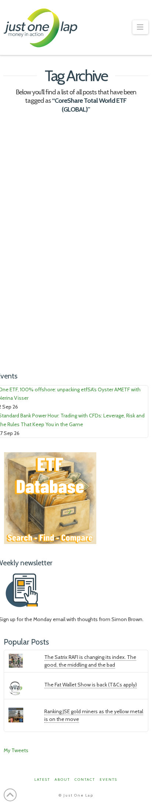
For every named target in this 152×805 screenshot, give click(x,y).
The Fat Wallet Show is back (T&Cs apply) (90, 684)
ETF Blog (29, 256)
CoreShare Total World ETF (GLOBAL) (42, 321)
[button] (140, 27)
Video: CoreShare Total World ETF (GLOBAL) (69, 230)
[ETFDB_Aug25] (50, 497)
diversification (23, 335)
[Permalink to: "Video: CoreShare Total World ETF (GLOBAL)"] (76, 168)
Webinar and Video (106, 256)
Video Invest (61, 256)
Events (108, 779)
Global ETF (76, 335)
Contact (85, 779)
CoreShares (100, 321)
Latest (42, 779)
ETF (52, 335)
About (62, 779)
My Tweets (16, 750)
